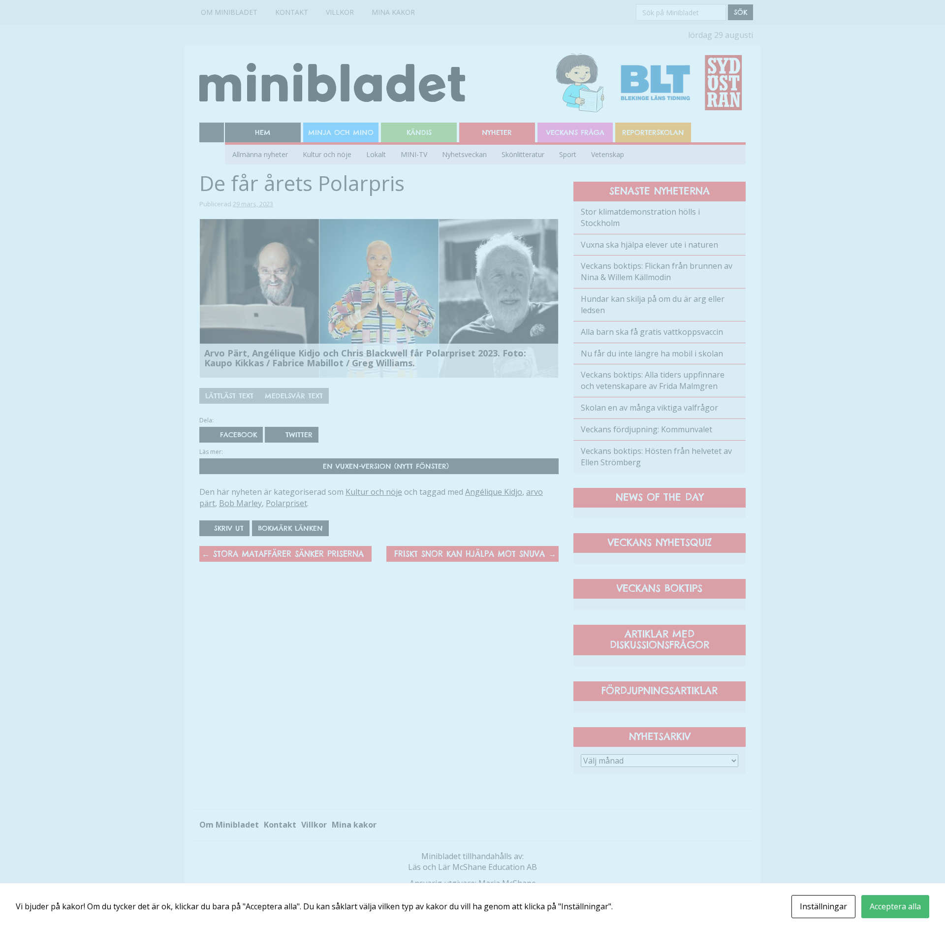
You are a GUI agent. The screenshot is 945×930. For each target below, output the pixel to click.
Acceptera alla (895, 906)
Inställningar (823, 906)
